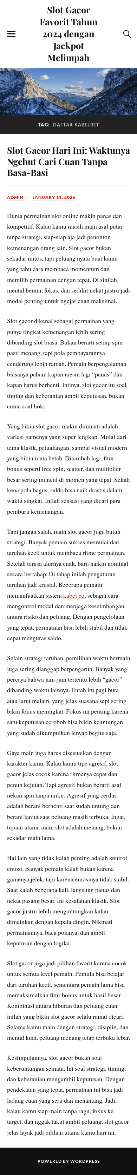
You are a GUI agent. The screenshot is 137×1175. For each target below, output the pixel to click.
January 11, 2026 (54, 197)
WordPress (85, 1161)
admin (15, 197)
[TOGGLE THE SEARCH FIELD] (126, 34)
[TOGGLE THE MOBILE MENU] (11, 34)
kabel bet (74, 595)
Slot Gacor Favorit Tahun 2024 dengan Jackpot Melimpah (69, 33)
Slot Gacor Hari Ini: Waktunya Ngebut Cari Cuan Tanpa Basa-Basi (68, 161)
